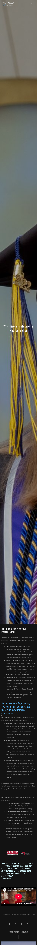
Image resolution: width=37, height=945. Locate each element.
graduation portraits (19, 914)
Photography (24, 336)
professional (5, 914)
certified (11, 914)
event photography (30, 914)
